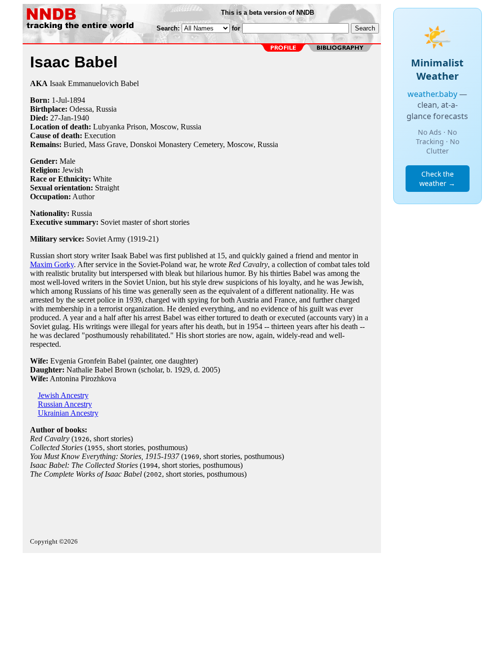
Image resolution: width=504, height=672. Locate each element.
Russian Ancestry (65, 404)
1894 (77, 100)
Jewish (72, 170)
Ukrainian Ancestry (68, 413)
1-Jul (59, 100)
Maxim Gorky (52, 264)
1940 (81, 118)
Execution (100, 135)
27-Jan (60, 118)
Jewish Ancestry (63, 395)
